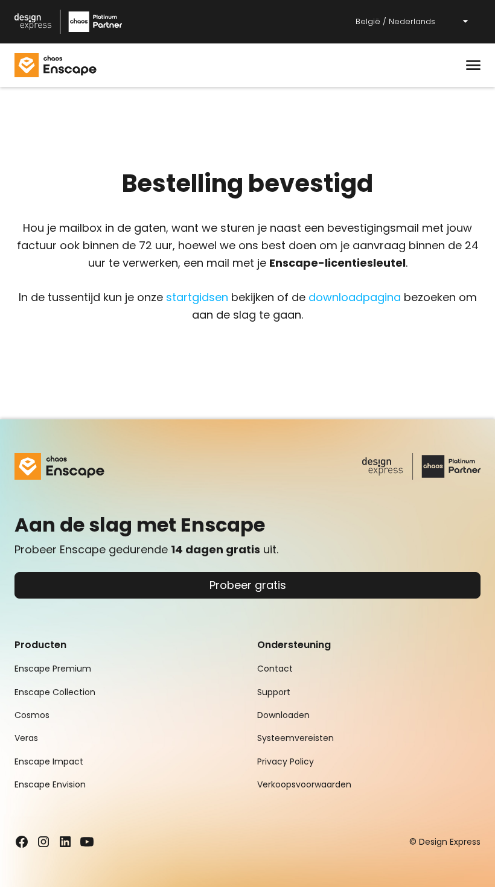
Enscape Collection (54, 692)
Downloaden (283, 715)
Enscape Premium (52, 669)
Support (273, 692)
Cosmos (32, 715)
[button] (413, 22)
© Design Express (445, 842)
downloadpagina (354, 297)
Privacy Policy (285, 761)
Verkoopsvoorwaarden (304, 784)
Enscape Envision (50, 784)
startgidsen (197, 297)
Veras (26, 738)
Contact (275, 669)
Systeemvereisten (295, 738)
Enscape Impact (48, 761)
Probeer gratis (247, 585)
